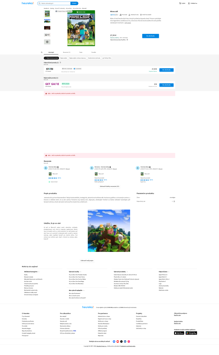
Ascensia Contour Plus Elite (121, 284)
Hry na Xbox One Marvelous (76, 284)
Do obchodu (167, 70)
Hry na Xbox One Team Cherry (77, 277)
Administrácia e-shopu (104, 316)
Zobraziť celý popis (87, 261)
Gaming (52, 8)
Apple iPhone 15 (163, 275)
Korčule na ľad (28, 281)
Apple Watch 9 (162, 277)
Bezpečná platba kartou (66, 331)
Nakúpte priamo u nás (66, 324)
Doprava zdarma (153, 71)
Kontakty (24, 319)
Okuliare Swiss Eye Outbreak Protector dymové (126, 279)
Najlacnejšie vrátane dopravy (77, 58)
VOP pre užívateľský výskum (67, 333)
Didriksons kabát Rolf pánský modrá (123, 288)
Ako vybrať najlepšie (75, 290)
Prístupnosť (25, 336)
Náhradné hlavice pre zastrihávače (33, 279)
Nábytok (161, 288)
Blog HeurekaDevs (27, 331)
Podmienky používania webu (127, 346)
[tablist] (103, 52)
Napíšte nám (177, 315)
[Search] (42, 52)
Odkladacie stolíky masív (30, 292)
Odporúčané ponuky (52, 58)
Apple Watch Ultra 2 (164, 279)
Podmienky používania (28, 321)
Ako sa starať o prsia (74, 296)
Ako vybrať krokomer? (74, 293)
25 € (155, 84)
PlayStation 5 (162, 281)
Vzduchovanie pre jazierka (31, 284)
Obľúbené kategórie (30, 272)
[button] (51, 52)
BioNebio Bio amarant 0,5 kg (121, 281)
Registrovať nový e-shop (104, 319)
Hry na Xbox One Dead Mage (76, 281)
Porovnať (124, 15)
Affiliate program (102, 331)
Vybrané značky (74, 272)
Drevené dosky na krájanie (31, 295)
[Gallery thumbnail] (47, 14)
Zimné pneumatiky (164, 286)
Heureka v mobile (64, 319)
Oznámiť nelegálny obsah (28, 333)
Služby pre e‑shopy (103, 321)
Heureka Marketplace (103, 324)
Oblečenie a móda (163, 290)
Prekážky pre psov (29, 286)
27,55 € (154, 69)
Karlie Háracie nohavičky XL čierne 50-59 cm (125, 275)
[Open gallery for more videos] (47, 42)
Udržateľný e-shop (141, 328)
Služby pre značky (102, 326)
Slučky (26, 275)
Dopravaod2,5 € (153, 86)
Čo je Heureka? (26, 316)
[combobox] (54, 3)
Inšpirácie (138, 326)
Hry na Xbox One (77, 8)
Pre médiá (24, 326)
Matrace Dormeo (28, 288)
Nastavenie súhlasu (65, 326)
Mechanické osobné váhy (30, 290)
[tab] (51, 52)
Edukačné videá (102, 333)
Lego (160, 284)
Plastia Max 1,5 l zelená (120, 277)
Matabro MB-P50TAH (119, 286)
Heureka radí (63, 321)
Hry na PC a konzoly (60, 8)
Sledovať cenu (135, 15)
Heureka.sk (46, 8)
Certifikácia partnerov (142, 324)
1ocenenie (78, 69)
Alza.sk (68, 169)
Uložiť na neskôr (146, 15)
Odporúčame (163, 272)
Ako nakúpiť (63, 316)
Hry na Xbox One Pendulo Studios (78, 275)
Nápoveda (100, 336)
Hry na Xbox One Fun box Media (77, 279)
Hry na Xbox (69, 8)
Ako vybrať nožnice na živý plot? (77, 298)
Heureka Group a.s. (101, 346)
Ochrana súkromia (64, 328)
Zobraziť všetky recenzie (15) (109, 186)
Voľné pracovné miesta (28, 324)
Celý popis (128, 23)
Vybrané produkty (120, 272)
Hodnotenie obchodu (94, 58)
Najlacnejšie (63, 58)
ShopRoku (138, 319)
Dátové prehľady (102, 328)
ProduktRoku (139, 321)
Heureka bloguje (26, 328)
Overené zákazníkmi (141, 316)
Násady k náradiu (28, 277)
